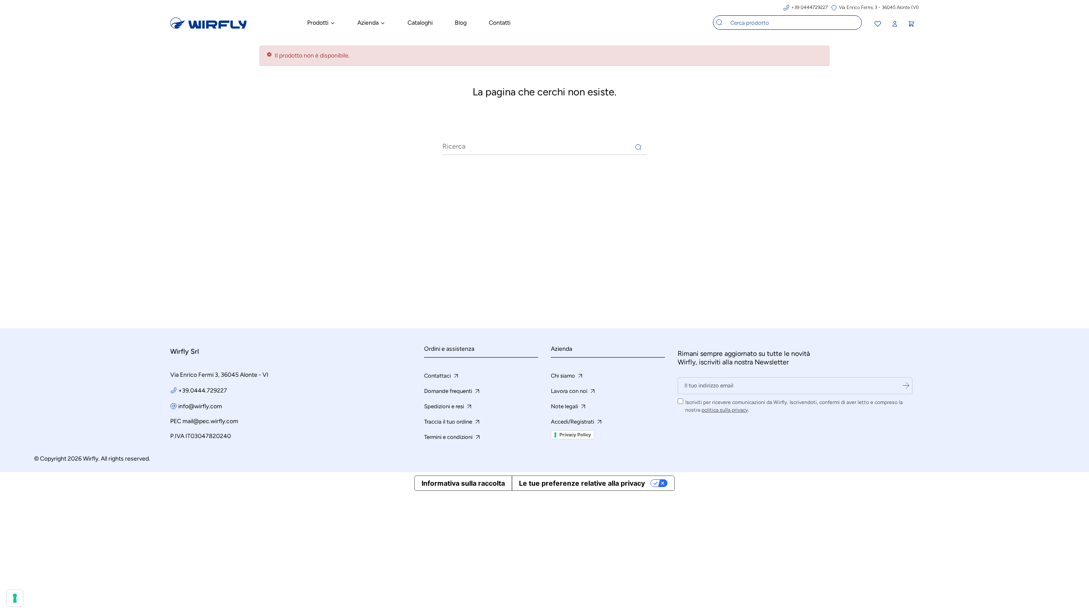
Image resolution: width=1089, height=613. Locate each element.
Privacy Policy (575, 435)
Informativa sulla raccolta (463, 483)
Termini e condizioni (449, 437)
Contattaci (438, 375)
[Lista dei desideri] (877, 25)
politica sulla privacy (724, 410)
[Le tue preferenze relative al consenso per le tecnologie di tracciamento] (15, 598)
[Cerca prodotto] (719, 22)
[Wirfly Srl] (208, 27)
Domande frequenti (448, 391)
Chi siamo (563, 375)
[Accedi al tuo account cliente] (894, 24)
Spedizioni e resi (444, 406)
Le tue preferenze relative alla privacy (582, 483)
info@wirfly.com (200, 406)
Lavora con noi (570, 391)
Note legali (565, 406)
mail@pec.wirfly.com (210, 421)
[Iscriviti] (906, 385)
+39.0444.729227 (202, 390)
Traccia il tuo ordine (448, 421)
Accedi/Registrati (573, 421)
